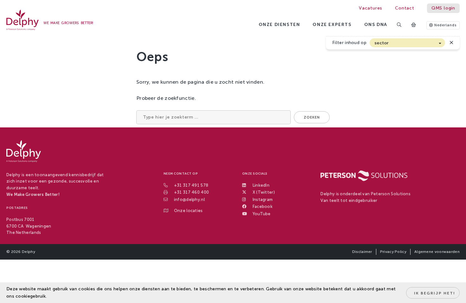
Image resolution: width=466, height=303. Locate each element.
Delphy (28, 251)
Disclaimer (362, 251)
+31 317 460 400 (191, 192)
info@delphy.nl (189, 199)
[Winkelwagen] (414, 25)
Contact (404, 8)
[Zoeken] (399, 25)
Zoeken (312, 117)
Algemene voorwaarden (437, 251)
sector (381, 43)
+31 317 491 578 (191, 185)
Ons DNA (375, 24)
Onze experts (332, 24)
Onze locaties (188, 210)
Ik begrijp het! (434, 293)
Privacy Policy (393, 251)
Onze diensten (279, 24)
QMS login (443, 8)
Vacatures (370, 8)
